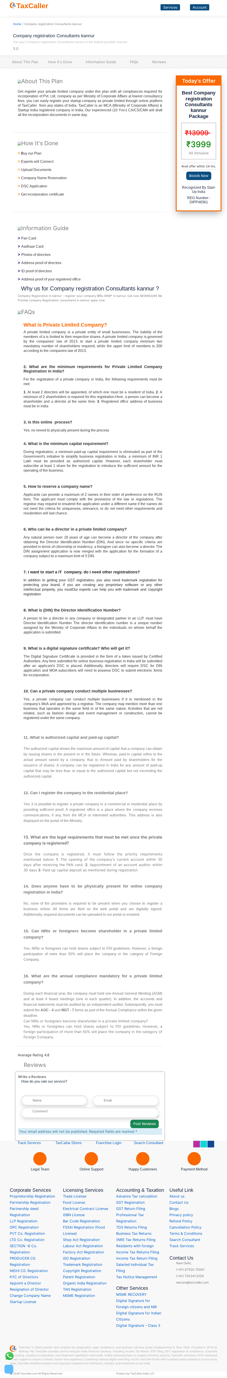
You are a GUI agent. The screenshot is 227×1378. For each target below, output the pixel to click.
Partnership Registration (30, 1202)
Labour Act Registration (83, 1246)
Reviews (159, 62)
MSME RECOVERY (131, 1294)
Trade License (74, 1196)
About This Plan (25, 62)
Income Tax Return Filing (136, 1258)
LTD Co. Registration (27, 1239)
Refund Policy (180, 1221)
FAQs (134, 62)
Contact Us (178, 1202)
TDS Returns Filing (131, 1227)
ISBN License (74, 1215)
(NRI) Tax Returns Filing (135, 1239)
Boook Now (198, 175)
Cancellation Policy (185, 1227)
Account (200, 7)
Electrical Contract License (85, 1208)
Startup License (23, 1302)
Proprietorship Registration (32, 1196)
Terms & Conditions (185, 1233)
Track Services (29, 1143)
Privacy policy (181, 1215)
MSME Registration (79, 1295)
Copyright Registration (82, 1270)
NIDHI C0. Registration (29, 1270)
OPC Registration (24, 1227)
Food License (74, 1202)
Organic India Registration (84, 1283)
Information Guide (101, 62)
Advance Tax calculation (136, 1196)
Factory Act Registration (83, 1252)
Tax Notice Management (136, 1277)
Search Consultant (148, 1143)
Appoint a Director (25, 1283)
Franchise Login (108, 1143)
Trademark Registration (82, 1264)
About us (176, 1196)
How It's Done (60, 62)
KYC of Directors (24, 1277)
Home (17, 24)
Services (170, 7)
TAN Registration (77, 1289)
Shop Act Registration (81, 1239)
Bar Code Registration (81, 1221)
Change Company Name (30, 1295)
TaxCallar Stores (68, 1143)
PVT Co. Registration (27, 1233)
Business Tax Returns (133, 1233)
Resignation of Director (29, 1289)
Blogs (174, 1208)
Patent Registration (79, 1277)
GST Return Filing (130, 1208)
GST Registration (130, 1202)
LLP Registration (23, 1221)
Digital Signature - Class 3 (138, 1325)
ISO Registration (76, 1258)
